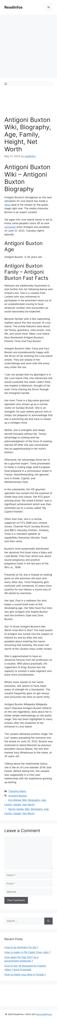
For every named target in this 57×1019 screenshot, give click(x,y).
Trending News (17, 791)
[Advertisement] (28, 44)
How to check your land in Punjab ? (25, 974)
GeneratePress (44, 1014)
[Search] (48, 921)
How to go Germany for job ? (21, 947)
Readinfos (13, 7)
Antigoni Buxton (17, 795)
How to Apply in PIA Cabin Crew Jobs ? (27, 952)
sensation (10, 227)
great (7, 204)
